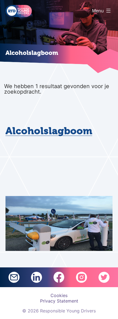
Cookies (59, 295)
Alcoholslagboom (48, 131)
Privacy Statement (59, 301)
